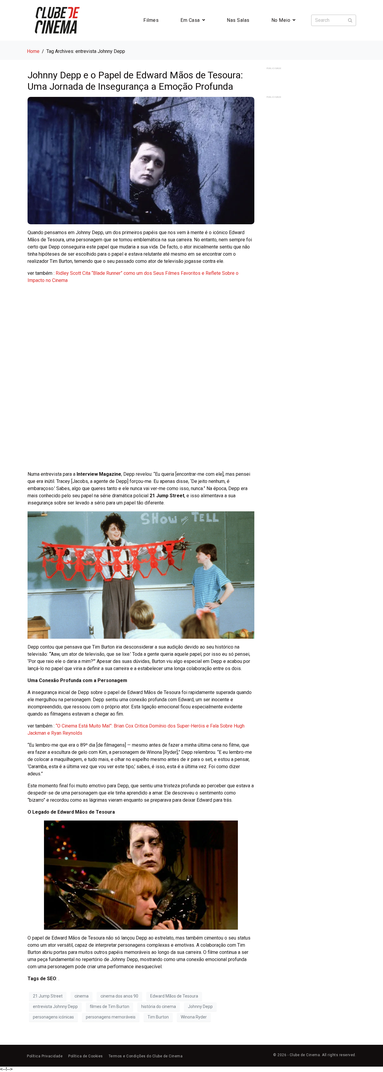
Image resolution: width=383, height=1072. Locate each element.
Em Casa (190, 20)
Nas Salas (238, 20)
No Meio (281, 20)
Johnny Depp (200, 1006)
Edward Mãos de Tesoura (174, 996)
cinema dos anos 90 (119, 996)
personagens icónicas (53, 1017)
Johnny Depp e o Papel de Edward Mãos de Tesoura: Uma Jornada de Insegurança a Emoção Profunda (135, 80)
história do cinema (158, 1006)
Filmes (151, 20)
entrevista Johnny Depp (55, 1006)
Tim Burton (158, 1017)
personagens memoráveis (111, 1017)
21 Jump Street (48, 996)
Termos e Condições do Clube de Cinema (146, 1056)
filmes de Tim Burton (109, 1006)
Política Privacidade (45, 1056)
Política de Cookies (85, 1056)
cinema (82, 996)
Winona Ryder (194, 1017)
